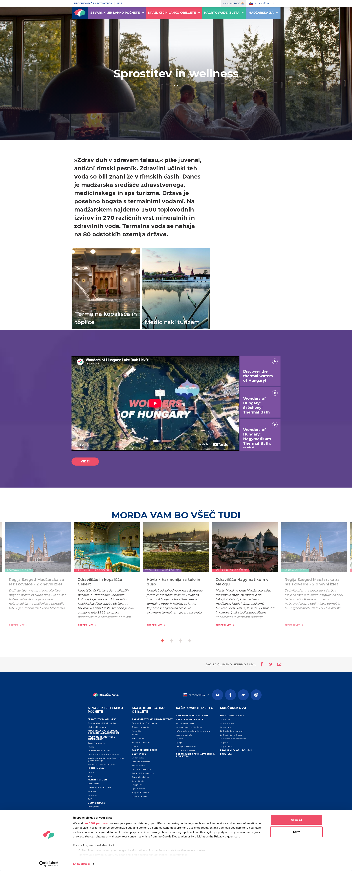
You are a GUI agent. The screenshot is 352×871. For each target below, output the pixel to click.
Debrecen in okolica (141, 769)
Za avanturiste (227, 723)
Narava (135, 735)
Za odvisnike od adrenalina (233, 739)
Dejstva (179, 739)
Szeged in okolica (140, 792)
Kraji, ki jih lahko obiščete (172, 12)
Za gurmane (226, 746)
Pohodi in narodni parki (99, 787)
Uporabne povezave (185, 750)
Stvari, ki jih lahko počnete (115, 12)
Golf (90, 799)
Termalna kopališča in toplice (102, 723)
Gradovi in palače (96, 743)
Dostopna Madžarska (186, 746)
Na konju (92, 795)
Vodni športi (94, 783)
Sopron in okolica (140, 777)
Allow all (296, 819)
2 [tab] (171, 640)
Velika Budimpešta (141, 761)
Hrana (91, 772)
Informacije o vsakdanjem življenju (193, 731)
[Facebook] (230, 694)
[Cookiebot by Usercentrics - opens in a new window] (49, 864)
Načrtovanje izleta (221, 12)
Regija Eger (137, 785)
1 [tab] (162, 640)
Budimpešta (138, 758)
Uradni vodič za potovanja (93, 3)
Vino (90, 776)
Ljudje (179, 742)
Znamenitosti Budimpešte (144, 723)
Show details (81, 863)
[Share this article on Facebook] (261, 664)
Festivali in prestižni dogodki (101, 764)
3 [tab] (180, 640)
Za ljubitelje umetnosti (231, 731)
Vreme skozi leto (184, 735)
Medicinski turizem (97, 727)
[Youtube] (217, 694)
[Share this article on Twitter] (268, 664)
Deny (296, 831)
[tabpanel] (176, 580)
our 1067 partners (96, 823)
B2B (119, 3)
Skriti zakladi (138, 738)
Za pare (224, 742)
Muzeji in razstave (141, 742)
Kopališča (136, 731)
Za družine (225, 719)
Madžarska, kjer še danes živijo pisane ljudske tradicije (106, 759)
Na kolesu (92, 791)
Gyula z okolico (139, 796)
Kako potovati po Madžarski (189, 727)
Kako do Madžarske (185, 723)
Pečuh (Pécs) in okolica (143, 773)
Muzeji (91, 747)
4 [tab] (189, 640)
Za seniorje (225, 727)
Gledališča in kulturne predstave (104, 754)
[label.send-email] (277, 664)
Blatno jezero (138, 765)
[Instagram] (256, 694)
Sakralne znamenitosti (99, 750)
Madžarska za (261, 12)
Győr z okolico (138, 788)
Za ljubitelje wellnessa (231, 735)
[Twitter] (243, 694)
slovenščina (262, 3)
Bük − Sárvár (138, 781)
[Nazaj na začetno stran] (80, 13)
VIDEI (85, 461)
